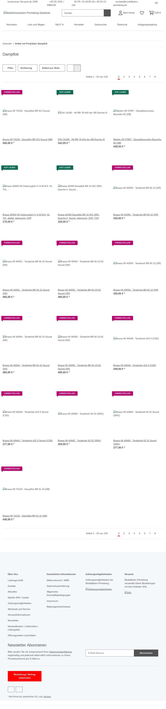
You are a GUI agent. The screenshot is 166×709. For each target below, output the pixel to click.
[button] (126, 13)
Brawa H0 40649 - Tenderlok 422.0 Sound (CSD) (28, 440)
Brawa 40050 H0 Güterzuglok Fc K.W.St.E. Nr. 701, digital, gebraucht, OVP (26, 216)
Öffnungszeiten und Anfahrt (22, 635)
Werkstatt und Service (19, 609)
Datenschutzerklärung (58, 586)
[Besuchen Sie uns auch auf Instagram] (19, 689)
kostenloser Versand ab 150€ (23, 1)
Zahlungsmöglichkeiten (19, 603)
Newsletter (13, 620)
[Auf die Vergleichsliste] (38, 93)
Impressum (52, 601)
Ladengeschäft (15, 580)
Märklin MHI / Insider (18, 597)
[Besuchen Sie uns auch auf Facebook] (11, 689)
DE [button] (156, 3)
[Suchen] (107, 12)
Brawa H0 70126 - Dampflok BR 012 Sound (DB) (28, 139)
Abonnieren (146, 653)
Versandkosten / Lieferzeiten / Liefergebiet (23, 628)
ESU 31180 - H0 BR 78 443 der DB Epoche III (81, 139)
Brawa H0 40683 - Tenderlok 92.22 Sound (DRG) (134, 442)
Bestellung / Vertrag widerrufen (25, 676)
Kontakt (12, 586)
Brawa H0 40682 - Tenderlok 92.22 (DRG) (79, 440)
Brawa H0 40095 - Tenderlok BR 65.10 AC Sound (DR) (79, 367)
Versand (47, 697)
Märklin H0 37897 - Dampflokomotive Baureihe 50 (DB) (137, 141)
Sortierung (26, 68)
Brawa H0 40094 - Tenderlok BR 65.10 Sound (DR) (26, 367)
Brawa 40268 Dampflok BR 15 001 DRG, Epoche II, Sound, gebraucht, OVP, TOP (79, 216)
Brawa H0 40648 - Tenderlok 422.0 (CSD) (134, 365)
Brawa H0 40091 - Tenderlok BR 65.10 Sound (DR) (26, 292)
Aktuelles (12, 591)
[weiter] (160, 77)
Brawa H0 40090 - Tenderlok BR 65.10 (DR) (135, 214)
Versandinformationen (19, 614)
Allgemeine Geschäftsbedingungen (59, 593)
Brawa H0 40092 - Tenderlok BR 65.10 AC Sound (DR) (79, 292)
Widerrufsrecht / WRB (58, 580)
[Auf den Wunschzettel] (47, 93)
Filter (10, 68)
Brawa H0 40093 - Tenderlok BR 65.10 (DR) (135, 290)
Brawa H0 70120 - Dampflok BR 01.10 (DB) (25, 515)
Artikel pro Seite (51, 68)
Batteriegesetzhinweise (58, 606)
